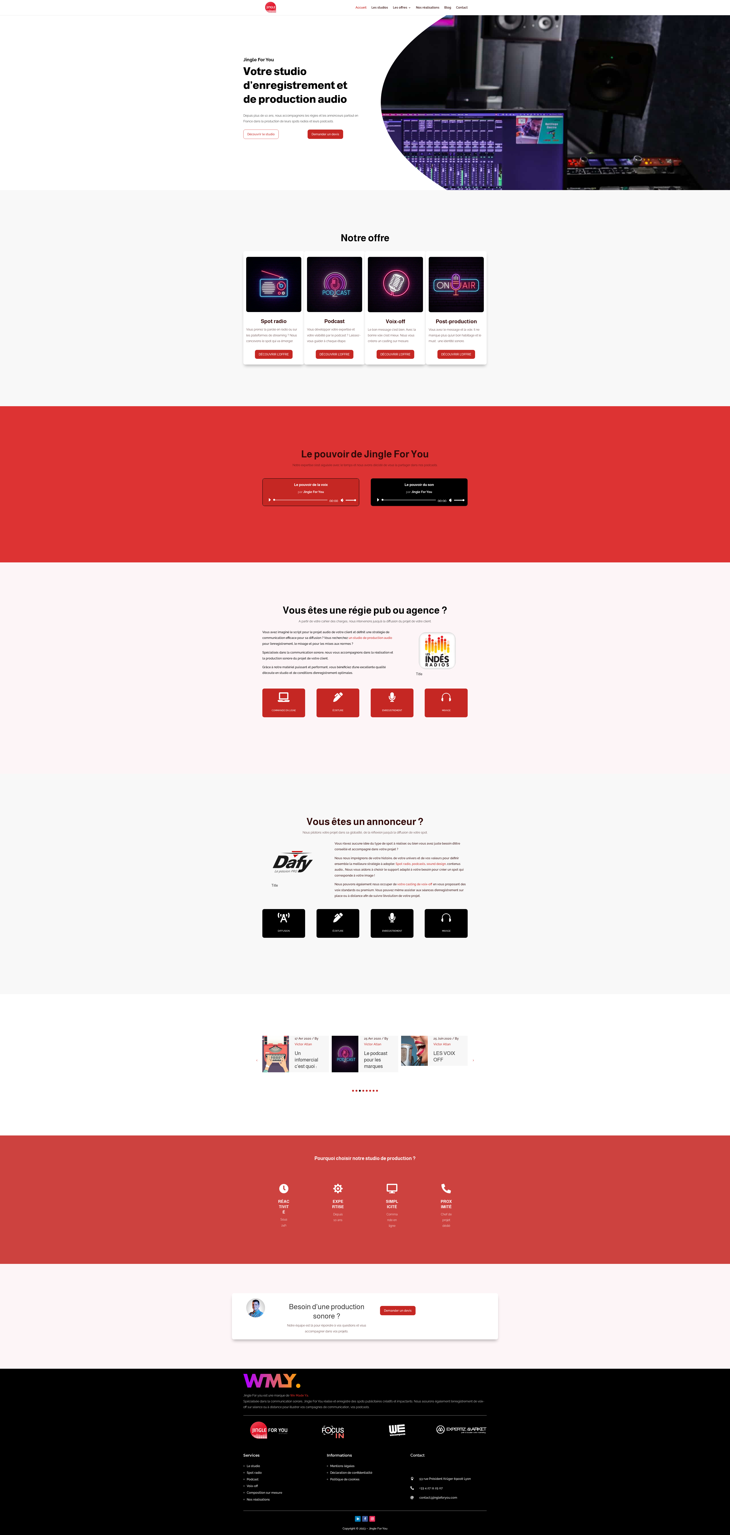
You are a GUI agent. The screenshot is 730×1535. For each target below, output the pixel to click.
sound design (436, 864)
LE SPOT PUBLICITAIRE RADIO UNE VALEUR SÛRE (449, 1066)
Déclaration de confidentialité (351, 1472)
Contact (462, 7)
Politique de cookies (344, 1479)
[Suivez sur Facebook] (365, 1519)
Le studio (253, 1466)
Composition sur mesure (264, 1492)
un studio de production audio (370, 638)
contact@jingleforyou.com (438, 1497)
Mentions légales (342, 1466)
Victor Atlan (303, 1044)
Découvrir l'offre (274, 354)
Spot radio (403, 864)
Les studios (379, 7)
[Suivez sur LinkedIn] (358, 1519)
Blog (447, 7)
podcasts (418, 864)
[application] (311, 500)
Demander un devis (325, 134)
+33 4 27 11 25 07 (431, 1488)
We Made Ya (299, 1395)
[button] (473, 1060)
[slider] (349, 500)
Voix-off (252, 1486)
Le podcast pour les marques (306, 1059)
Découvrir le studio (261, 134)
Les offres (400, 7)
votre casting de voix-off (414, 884)
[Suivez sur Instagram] (372, 1519)
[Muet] (342, 500)
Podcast (253, 1479)
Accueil (361, 7)
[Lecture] (270, 500)
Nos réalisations (427, 7)
